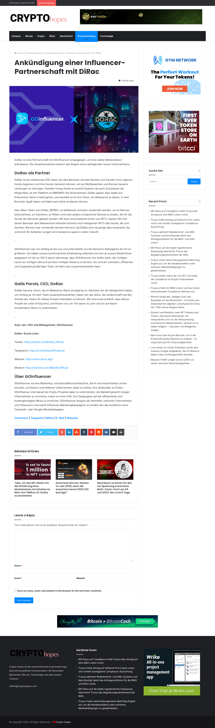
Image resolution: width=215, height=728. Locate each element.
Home (19, 53)
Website (80, 578)
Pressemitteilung (86, 36)
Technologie (106, 36)
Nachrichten (66, 36)
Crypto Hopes (63, 722)
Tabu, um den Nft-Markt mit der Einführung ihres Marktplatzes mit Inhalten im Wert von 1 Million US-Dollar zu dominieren (32, 489)
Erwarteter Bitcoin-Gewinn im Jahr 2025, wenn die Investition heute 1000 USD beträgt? (72, 487)
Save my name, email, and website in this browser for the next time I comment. (59, 590)
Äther (52, 36)
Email (18, 578)
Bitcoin (29, 36)
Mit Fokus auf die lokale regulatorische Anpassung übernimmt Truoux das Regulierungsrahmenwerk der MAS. (171, 251)
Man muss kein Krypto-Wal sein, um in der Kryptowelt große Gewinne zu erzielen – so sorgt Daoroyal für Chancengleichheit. (174, 339)
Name (18, 565)
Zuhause (16, 36)
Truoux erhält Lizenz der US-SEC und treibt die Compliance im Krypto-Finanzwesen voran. (174, 279)
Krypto (41, 36)
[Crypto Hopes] (38, 18)
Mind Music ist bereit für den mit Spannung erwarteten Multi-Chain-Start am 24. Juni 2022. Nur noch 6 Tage (114, 487)
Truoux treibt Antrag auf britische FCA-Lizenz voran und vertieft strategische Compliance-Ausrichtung (175, 223)
